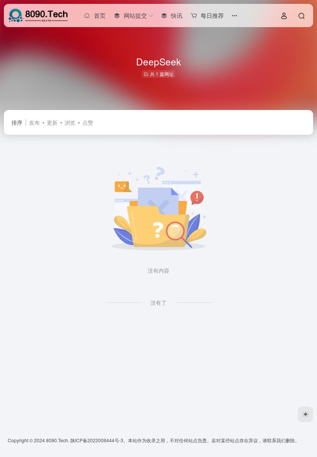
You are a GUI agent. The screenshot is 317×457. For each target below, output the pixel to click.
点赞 (87, 122)
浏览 (70, 122)
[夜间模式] (305, 414)
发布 (34, 122)
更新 (52, 122)
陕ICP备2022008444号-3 (96, 440)
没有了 (158, 302)
